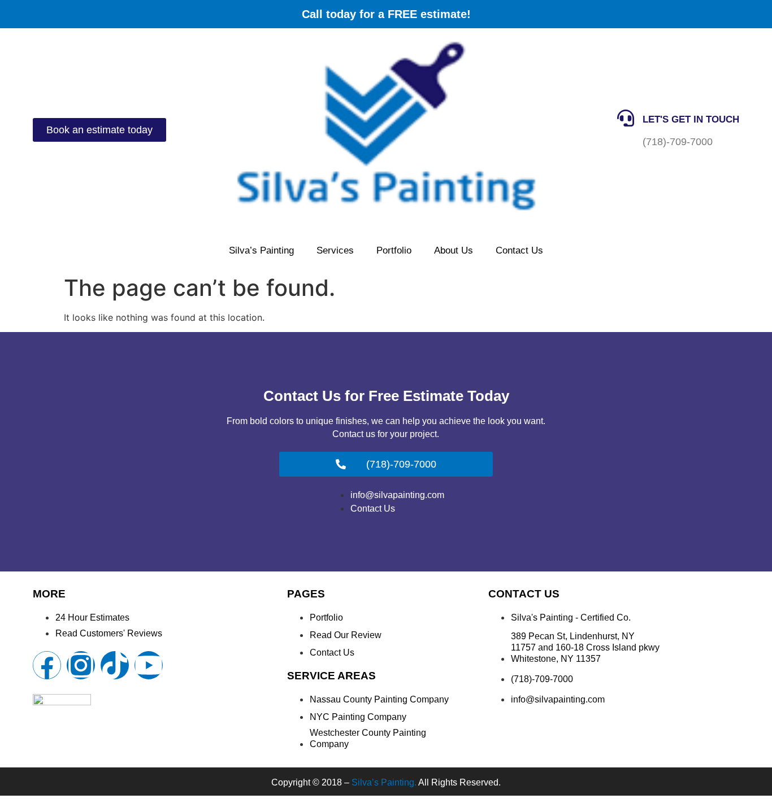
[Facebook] (47, 665)
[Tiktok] (115, 665)
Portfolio (393, 250)
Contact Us (519, 250)
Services (335, 250)
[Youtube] (149, 665)
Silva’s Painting (261, 250)
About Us (453, 250)
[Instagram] (81, 665)
